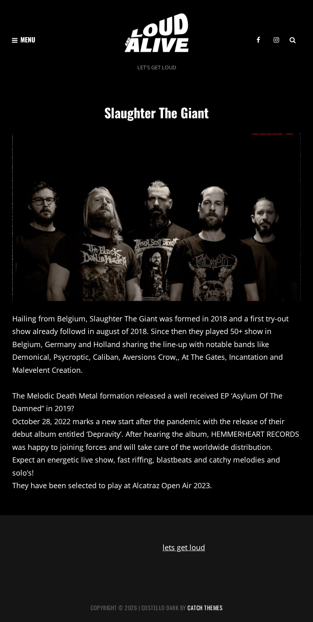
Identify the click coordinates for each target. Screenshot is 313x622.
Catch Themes (205, 607)
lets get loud (184, 547)
